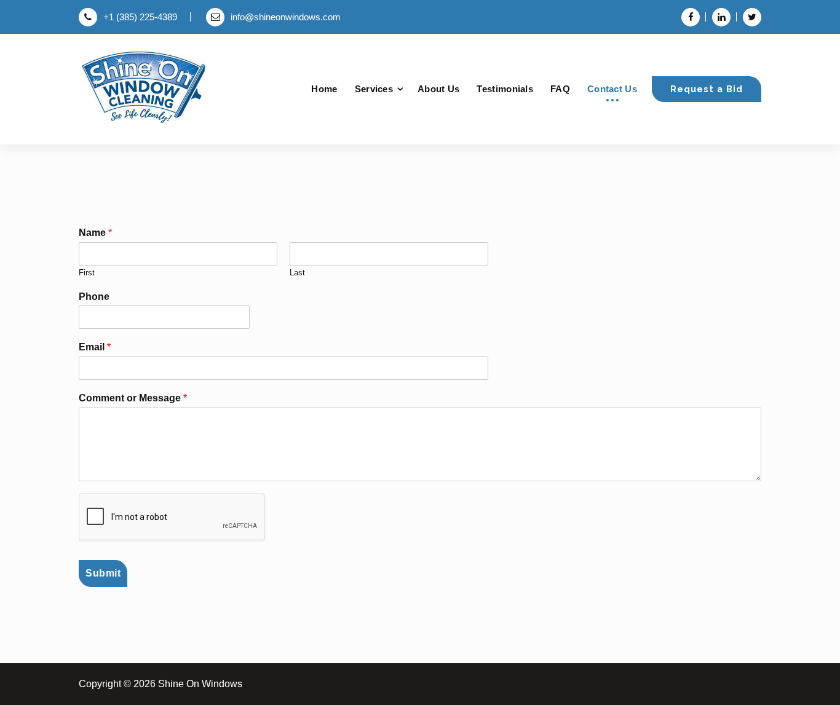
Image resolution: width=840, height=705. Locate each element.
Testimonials (505, 89)
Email (95, 347)
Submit (103, 573)
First (87, 272)
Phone (94, 296)
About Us (438, 89)
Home (324, 89)
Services (374, 89)
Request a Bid (706, 89)
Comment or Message (133, 398)
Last (297, 272)
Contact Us (612, 89)
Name (95, 232)
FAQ (560, 89)
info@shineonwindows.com (286, 17)
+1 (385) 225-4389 (140, 17)
